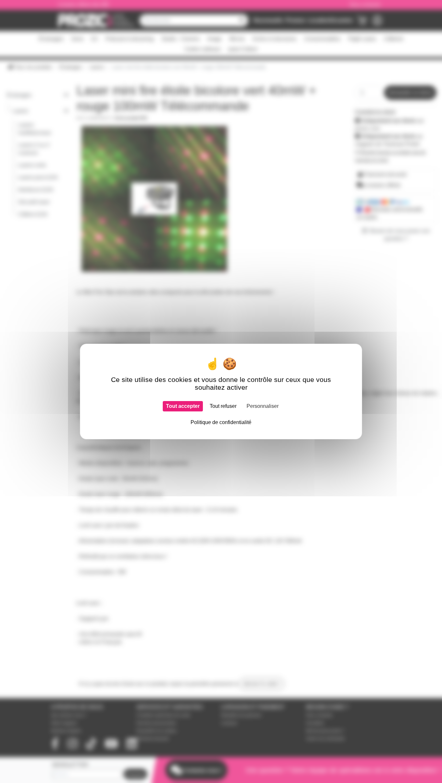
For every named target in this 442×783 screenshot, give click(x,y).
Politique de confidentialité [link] (221, 422)
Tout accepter (183, 406)
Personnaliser (263, 406)
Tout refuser (223, 406)
